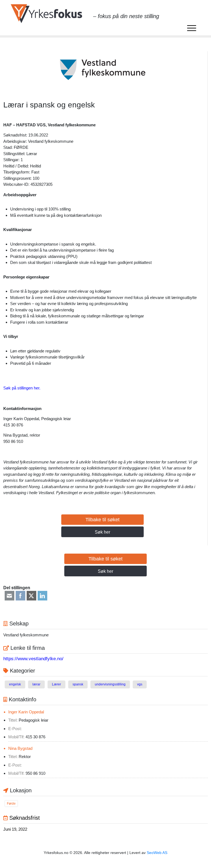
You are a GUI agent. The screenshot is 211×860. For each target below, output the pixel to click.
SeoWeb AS (157, 852)
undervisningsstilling (110, 684)
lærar (36, 684)
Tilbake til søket (102, 519)
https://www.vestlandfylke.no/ (33, 658)
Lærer (56, 684)
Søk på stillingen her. (21, 388)
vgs (139, 684)
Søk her (102, 532)
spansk (78, 684)
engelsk (15, 684)
